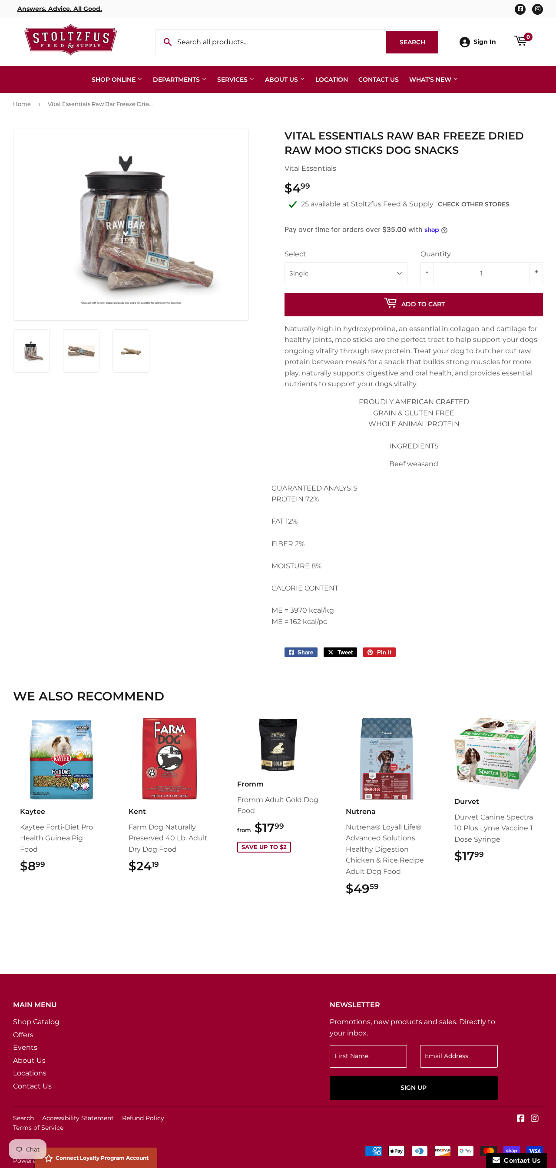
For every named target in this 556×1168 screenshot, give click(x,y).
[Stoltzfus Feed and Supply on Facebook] (521, 1119)
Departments (177, 79)
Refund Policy (143, 1118)
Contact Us (378, 79)
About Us (282, 79)
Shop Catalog (36, 1022)
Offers (23, 1035)
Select (295, 254)
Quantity (435, 254)
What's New (431, 79)
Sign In (484, 41)
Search (419, 42)
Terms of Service (38, 1127)
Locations (29, 1073)
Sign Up (413, 1088)
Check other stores (474, 204)
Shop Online (114, 79)
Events (25, 1047)
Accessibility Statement (78, 1118)
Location (331, 79)
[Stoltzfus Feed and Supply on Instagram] (535, 1119)
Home (22, 103)
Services (233, 79)
